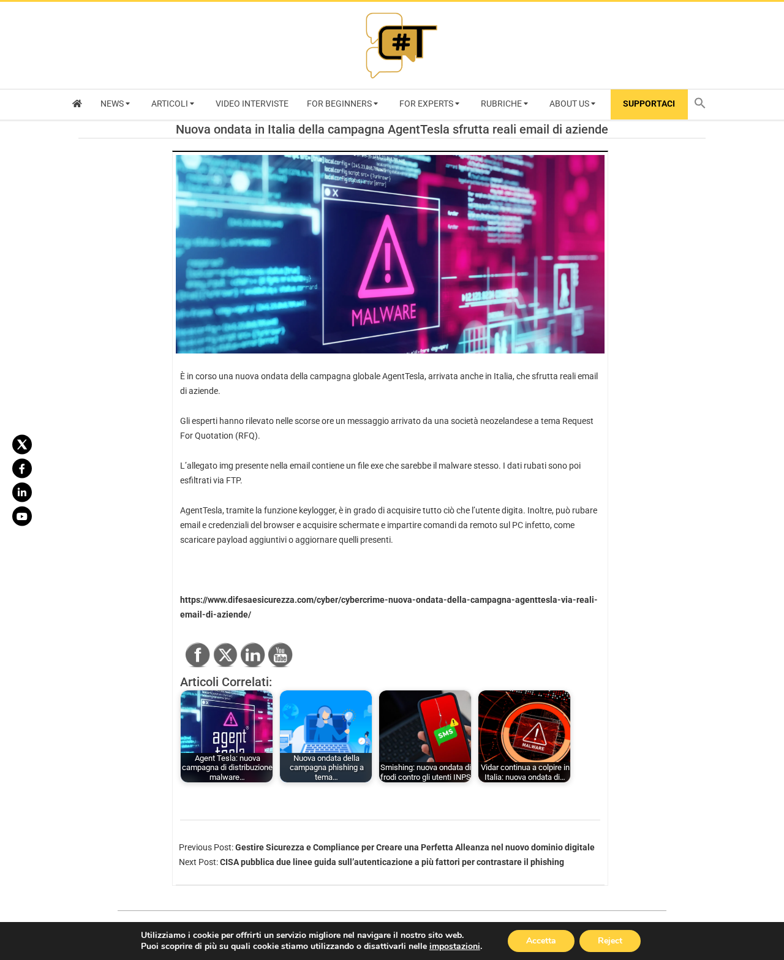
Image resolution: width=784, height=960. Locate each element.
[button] (703, 104)
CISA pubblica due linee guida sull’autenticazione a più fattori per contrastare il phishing (392, 862)
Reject (610, 941)
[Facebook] (22, 468)
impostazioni (454, 946)
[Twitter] (22, 444)
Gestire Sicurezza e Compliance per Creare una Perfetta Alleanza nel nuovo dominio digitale (415, 847)
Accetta (541, 941)
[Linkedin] (22, 492)
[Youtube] (22, 516)
